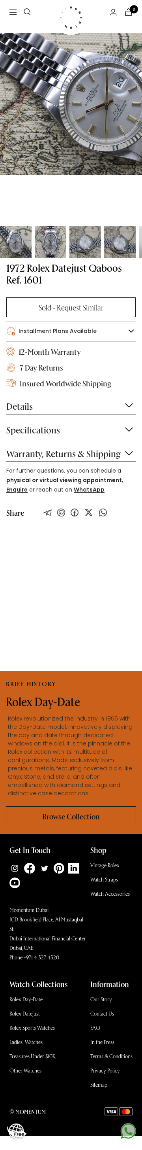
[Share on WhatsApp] (103, 512)
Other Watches (25, 1070)
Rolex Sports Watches (32, 1027)
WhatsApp (89, 490)
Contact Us (102, 1013)
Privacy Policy (105, 1070)
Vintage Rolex (105, 865)
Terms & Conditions (111, 1056)
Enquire (17, 490)
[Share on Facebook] (74, 512)
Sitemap (98, 1084)
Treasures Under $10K (32, 1056)
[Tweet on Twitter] (47, 512)
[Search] (27, 11)
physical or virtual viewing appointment (64, 480)
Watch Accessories (110, 893)
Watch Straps (104, 879)
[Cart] (129, 12)
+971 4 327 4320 (41, 957)
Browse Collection (71, 816)
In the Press (102, 1041)
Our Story (101, 999)
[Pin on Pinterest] (61, 512)
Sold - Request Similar (71, 307)
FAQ (95, 1027)
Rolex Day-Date (26, 999)
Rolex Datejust (24, 1013)
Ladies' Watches (26, 1041)
